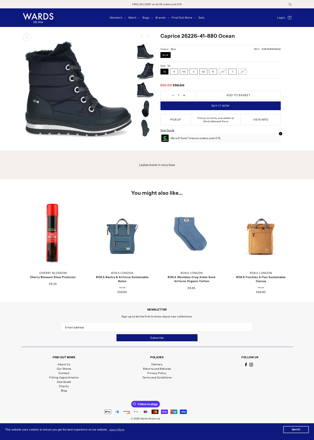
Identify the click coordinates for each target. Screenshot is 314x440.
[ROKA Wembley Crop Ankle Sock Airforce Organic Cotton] (192, 234)
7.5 (242, 71)
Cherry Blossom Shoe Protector (53, 277)
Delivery (156, 364)
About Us (64, 364)
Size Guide (167, 130)
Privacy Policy (156, 373)
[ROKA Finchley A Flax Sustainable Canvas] (261, 234)
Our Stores (64, 368)
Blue (165, 55)
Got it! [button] (296, 429)
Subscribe (157, 337)
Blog (64, 390)
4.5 (184, 71)
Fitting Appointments (63, 377)
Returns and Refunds (157, 368)
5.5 (203, 71)
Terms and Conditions (157, 377)
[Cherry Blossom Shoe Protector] (53, 234)
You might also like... (157, 193)
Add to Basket (238, 95)
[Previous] (141, 36)
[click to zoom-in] (27, 37)
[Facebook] (246, 364)
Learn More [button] (116, 429)
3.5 (164, 71)
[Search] (290, 4)
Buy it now (221, 105)
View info (260, 119)
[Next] (148, 36)
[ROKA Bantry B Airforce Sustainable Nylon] (122, 234)
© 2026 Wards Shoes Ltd (145, 418)
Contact (64, 373)
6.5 (222, 71)
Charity (64, 386)
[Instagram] (251, 364)
